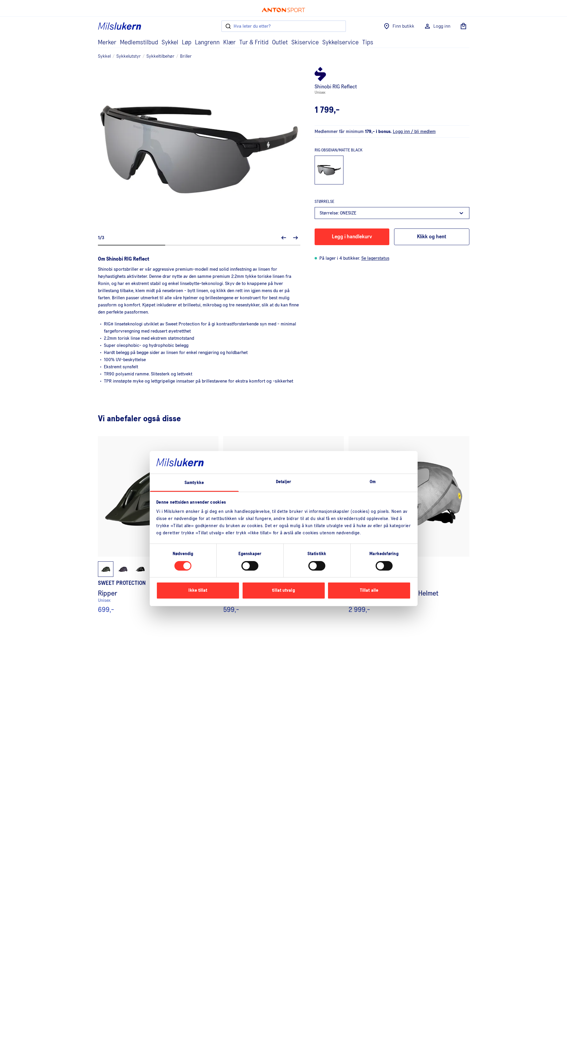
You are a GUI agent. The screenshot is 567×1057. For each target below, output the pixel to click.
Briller (186, 56)
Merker (107, 42)
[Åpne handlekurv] (463, 26)
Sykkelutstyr (128, 56)
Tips (367, 42)
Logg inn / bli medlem (414, 131)
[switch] (249, 566)
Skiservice (305, 42)
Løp (186, 42)
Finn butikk (403, 26)
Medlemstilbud (139, 42)
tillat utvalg (283, 590)
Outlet (280, 42)
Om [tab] (373, 482)
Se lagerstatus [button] (375, 258)
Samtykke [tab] (194, 482)
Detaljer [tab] (283, 482)
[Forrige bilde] (283, 237)
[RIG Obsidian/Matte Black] (329, 170)
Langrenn (207, 42)
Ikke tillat (197, 590)
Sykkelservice (340, 42)
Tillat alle (369, 590)
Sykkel (170, 42)
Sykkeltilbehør (160, 56)
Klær (229, 42)
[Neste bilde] (295, 237)
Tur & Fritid (253, 42)
